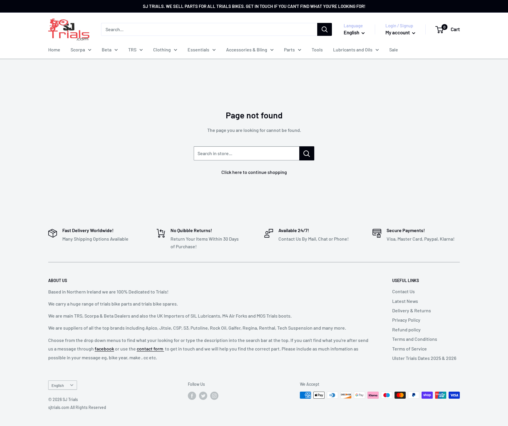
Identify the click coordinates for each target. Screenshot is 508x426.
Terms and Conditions (414, 339)
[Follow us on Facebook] (192, 396)
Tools (317, 49)
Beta (106, 49)
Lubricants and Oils (352, 49)
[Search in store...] (306, 153)
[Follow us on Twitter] (203, 396)
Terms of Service (409, 348)
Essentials (198, 49)
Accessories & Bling (246, 49)
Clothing (162, 49)
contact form (150, 348)
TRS (132, 49)
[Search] (324, 29)
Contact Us (403, 291)
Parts (289, 49)
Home (54, 49)
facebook (104, 348)
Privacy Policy (406, 320)
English (57, 385)
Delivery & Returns (411, 310)
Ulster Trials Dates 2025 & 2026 (424, 358)
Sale (393, 49)
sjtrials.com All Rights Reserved (77, 407)
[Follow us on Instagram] (214, 396)
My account (398, 32)
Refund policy (406, 329)
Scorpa (78, 49)
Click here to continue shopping (254, 172)
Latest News (405, 301)
